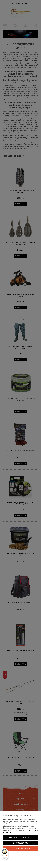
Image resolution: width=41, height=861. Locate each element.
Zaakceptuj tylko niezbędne (20, 837)
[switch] (5, 858)
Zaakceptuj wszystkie (20, 848)
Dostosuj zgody (20, 843)
